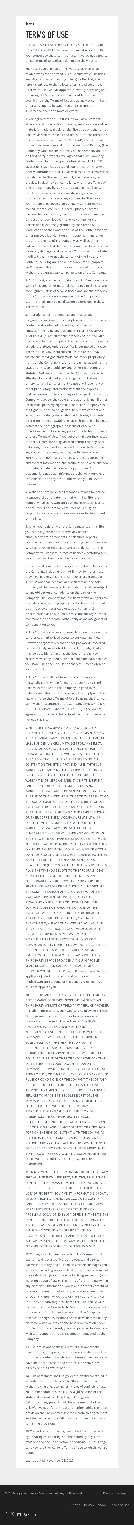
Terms (75, 1505)
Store (102, 1505)
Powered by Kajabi (116, 1493)
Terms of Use (119, 1505)
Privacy (89, 1505)
